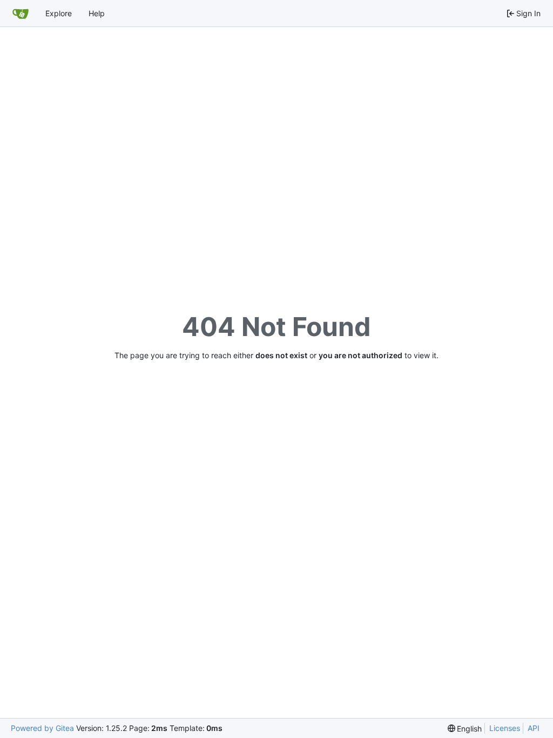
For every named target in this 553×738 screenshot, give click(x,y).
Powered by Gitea (42, 728)
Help (97, 13)
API (533, 728)
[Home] (20, 13)
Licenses (504, 728)
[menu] (465, 728)
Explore (58, 13)
